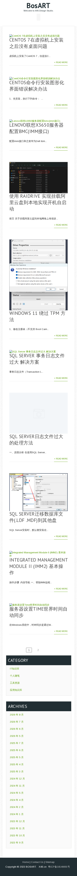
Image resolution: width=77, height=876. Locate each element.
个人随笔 (15, 675)
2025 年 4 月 (17, 764)
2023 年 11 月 (17, 828)
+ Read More (61, 62)
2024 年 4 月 (17, 800)
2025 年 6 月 (17, 750)
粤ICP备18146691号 (59, 866)
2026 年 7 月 (17, 721)
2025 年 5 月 (17, 757)
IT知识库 (14, 668)
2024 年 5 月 (17, 792)
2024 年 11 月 (17, 785)
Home (25, 862)
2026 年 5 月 (17, 736)
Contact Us (37, 862)
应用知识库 (16, 690)
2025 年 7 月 (17, 743)
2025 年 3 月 (17, 771)
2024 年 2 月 (17, 807)
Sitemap (50, 862)
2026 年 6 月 (17, 728)
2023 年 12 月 (17, 821)
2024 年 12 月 (17, 778)
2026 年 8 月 (17, 714)
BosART (38, 5)
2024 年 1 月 (17, 814)
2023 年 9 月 (17, 842)
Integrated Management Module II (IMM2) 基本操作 (38, 566)
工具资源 (15, 682)
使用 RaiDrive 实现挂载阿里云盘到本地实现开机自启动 (38, 202)
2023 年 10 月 (17, 835)
